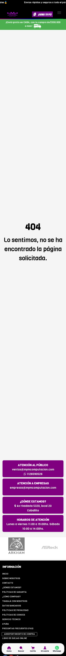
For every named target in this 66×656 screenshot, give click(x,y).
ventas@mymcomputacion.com (33, 469)
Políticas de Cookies (13, 614)
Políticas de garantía (14, 592)
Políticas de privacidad (15, 610)
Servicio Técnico (11, 619)
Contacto (7, 583)
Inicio (5, 574)
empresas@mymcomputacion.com (33, 488)
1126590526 (34, 474)
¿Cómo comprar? (11, 596)
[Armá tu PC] (42, 14)
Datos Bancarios (11, 605)
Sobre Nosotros (11, 578)
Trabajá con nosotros (14, 601)
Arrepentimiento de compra (19, 634)
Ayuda (5, 624)
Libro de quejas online (14, 638)
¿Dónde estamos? (11, 587)
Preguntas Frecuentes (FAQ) (17, 628)
